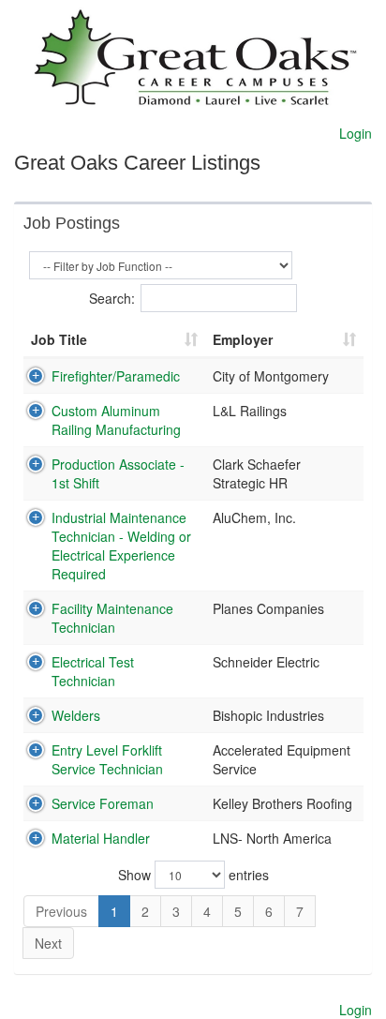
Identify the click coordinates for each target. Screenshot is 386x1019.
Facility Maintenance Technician (112, 618)
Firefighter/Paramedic (116, 376)
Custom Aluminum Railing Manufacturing (116, 420)
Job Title (59, 339)
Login (355, 133)
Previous (61, 911)
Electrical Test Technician (93, 671)
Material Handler (101, 838)
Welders (76, 715)
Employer (243, 339)
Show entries (193, 874)
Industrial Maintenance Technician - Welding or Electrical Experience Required (121, 545)
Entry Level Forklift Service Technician (107, 759)
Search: (112, 298)
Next (48, 943)
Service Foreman (103, 803)
